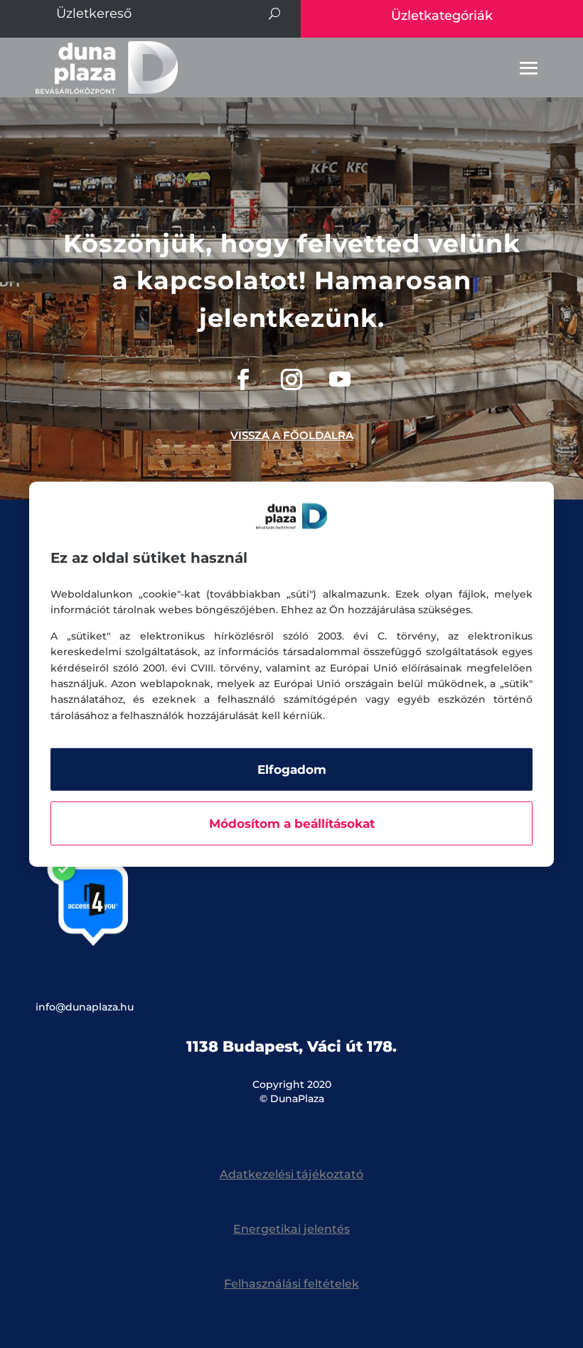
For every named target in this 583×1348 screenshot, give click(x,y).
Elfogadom (291, 769)
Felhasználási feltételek (291, 1283)
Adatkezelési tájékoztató (291, 1174)
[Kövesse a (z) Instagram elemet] (291, 379)
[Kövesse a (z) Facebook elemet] (243, 379)
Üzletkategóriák (442, 15)
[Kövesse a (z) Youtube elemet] (340, 379)
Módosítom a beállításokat (292, 823)
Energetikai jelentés (291, 1229)
